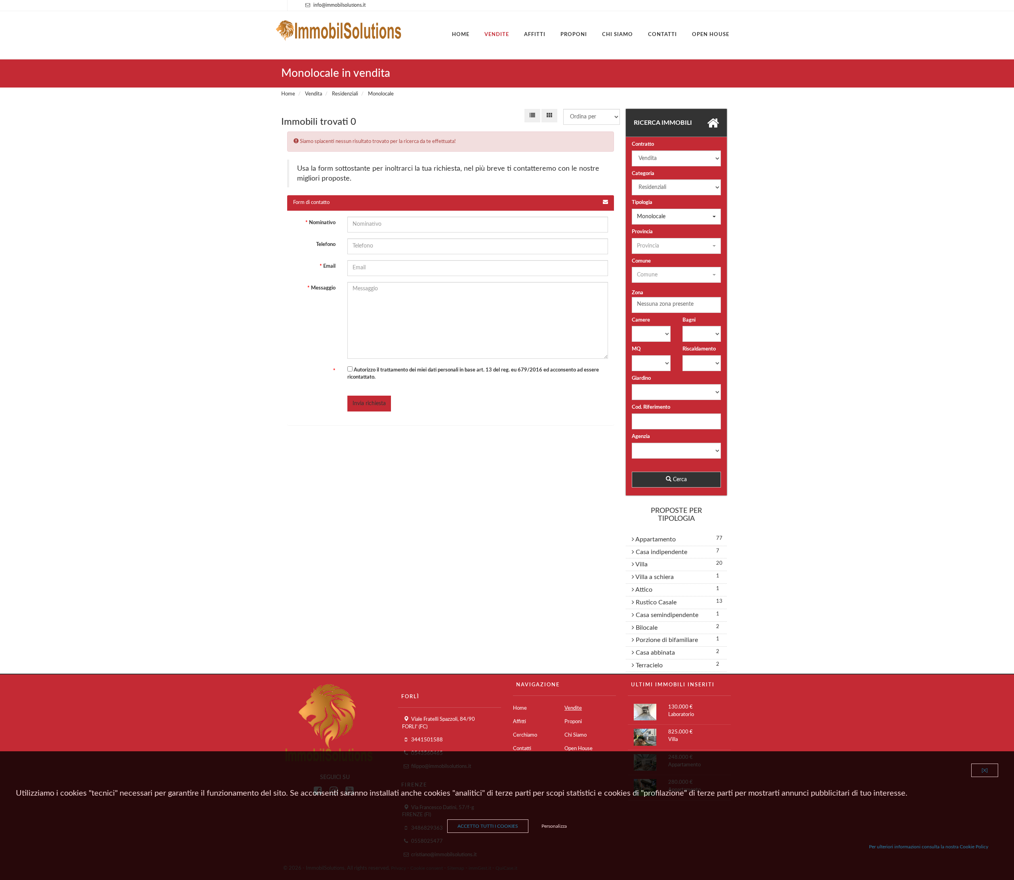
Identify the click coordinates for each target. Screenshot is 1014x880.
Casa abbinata (654, 653)
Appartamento (655, 539)
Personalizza (554, 826)
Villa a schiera (654, 577)
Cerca (679, 479)
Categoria (643, 173)
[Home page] (338, 28)
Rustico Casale (655, 602)
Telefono (325, 244)
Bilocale (646, 628)
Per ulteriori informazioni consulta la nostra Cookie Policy (928, 846)
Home (460, 34)
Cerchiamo (525, 735)
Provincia (642, 231)
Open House (710, 34)
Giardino (641, 378)
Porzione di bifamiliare (666, 640)
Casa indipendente (660, 552)
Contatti (662, 34)
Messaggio (321, 288)
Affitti (534, 34)
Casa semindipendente (666, 615)
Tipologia (642, 202)
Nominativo (320, 222)
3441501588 (427, 740)
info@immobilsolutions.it (339, 5)
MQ (636, 349)
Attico (643, 590)
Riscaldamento (699, 349)
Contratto (643, 144)
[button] (676, 217)
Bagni (689, 320)
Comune (641, 261)
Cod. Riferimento (651, 407)
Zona (637, 292)
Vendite (496, 34)
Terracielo (648, 665)
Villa (641, 564)
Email (327, 266)
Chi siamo (617, 34)
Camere (641, 320)
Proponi (573, 34)
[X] (985, 770)
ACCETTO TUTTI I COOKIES (487, 826)
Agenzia (641, 436)
